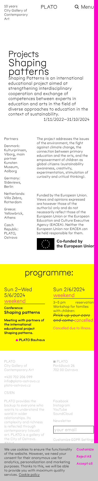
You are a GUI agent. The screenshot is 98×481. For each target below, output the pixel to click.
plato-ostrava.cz (17, 385)
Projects (23, 54)
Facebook (61, 401)
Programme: (49, 272)
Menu (87, 7)
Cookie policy (29, 475)
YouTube (60, 409)
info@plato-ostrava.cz (22, 381)
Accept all (85, 464)
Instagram (61, 405)
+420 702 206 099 (18, 377)
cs (6, 393)
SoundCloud (63, 414)
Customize (85, 449)
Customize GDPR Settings (74, 440)
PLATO (49, 7)
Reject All (84, 456)
